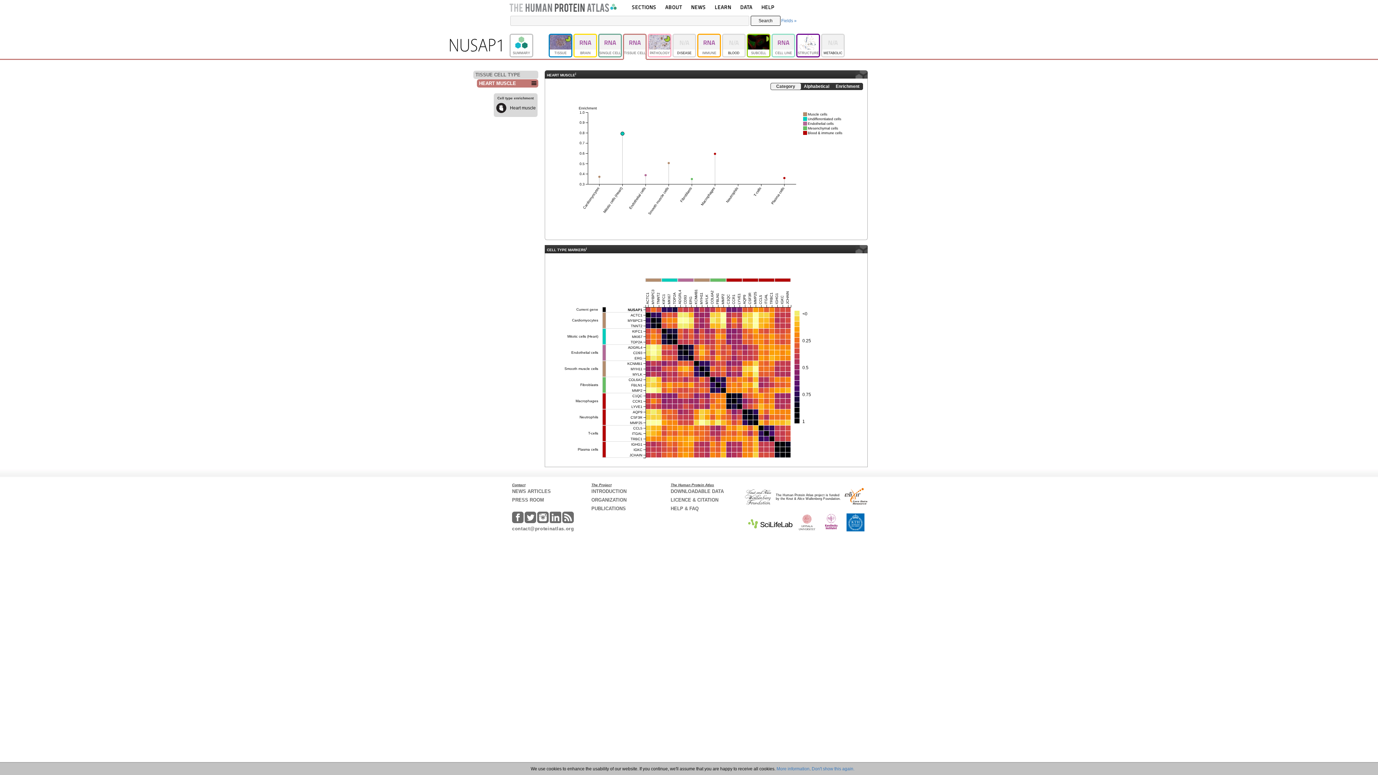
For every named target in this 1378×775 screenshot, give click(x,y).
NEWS (698, 7)
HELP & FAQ (685, 508)
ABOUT (673, 7)
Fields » (789, 20)
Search (766, 20)
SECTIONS (644, 7)
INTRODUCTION (609, 491)
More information (793, 768)
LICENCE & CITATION (694, 500)
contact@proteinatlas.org (543, 528)
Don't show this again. (833, 768)
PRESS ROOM (528, 500)
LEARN (723, 7)
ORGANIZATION (609, 500)
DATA (746, 7)
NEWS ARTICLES (531, 491)
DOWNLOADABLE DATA (697, 491)
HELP (767, 7)
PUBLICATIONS (608, 508)
